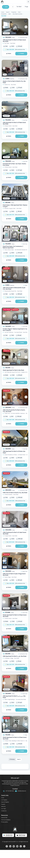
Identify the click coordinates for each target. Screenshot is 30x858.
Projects (3, 804)
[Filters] (13, 7)
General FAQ (4, 817)
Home (2, 797)
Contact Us (3, 810)
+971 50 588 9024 (9, 791)
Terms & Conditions (5, 819)
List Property (4, 800)
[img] (15, 26)
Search (6, 6)
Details (9, 53)
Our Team (3, 808)
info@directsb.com (21, 791)
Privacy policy (4, 822)
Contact (22, 53)
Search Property (5, 802)
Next (18, 759)
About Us (3, 806)
